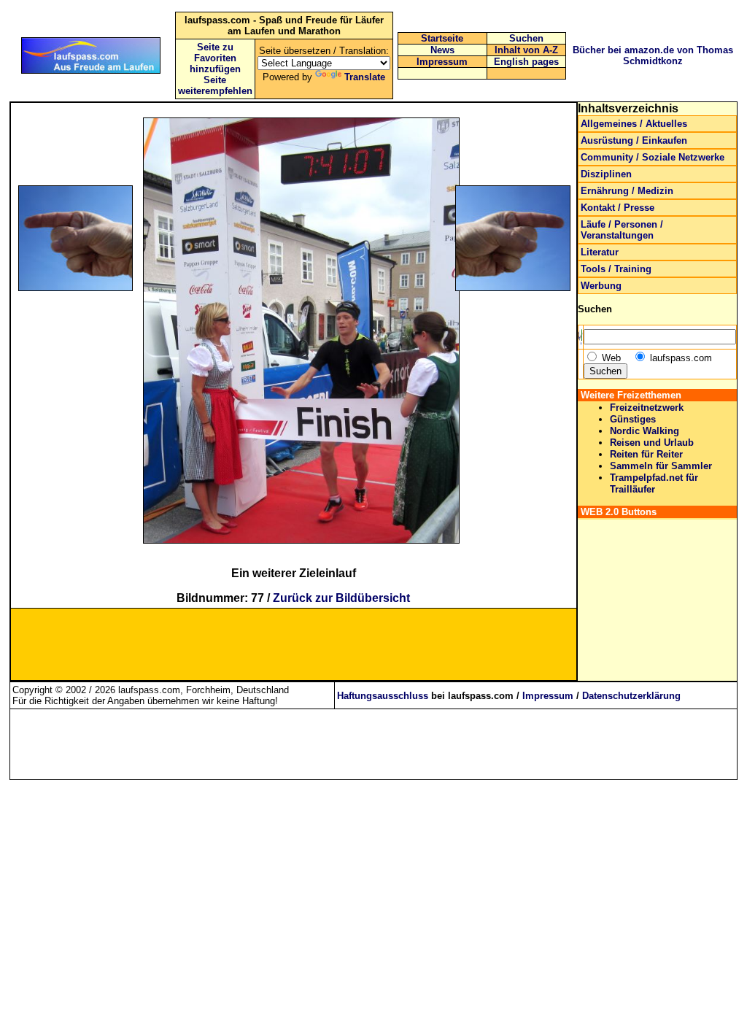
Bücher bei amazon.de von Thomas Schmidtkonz (653, 55)
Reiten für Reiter (646, 454)
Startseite (442, 38)
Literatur (600, 252)
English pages (526, 61)
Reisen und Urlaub (652, 442)
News (442, 50)
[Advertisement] (87, 388)
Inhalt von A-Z (526, 50)
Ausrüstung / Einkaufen (634, 140)
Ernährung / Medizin (627, 190)
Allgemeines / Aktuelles (634, 123)
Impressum (442, 61)
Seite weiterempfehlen (215, 85)
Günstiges (633, 419)
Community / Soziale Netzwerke (652, 157)
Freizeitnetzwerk (647, 407)
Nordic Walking (644, 430)
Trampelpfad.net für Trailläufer (654, 483)
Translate (364, 77)
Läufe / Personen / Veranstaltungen (622, 230)
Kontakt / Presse (617, 207)
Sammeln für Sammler (661, 465)
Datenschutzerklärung (631, 695)
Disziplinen (606, 174)
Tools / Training (616, 268)
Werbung (601, 285)
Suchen (526, 38)
